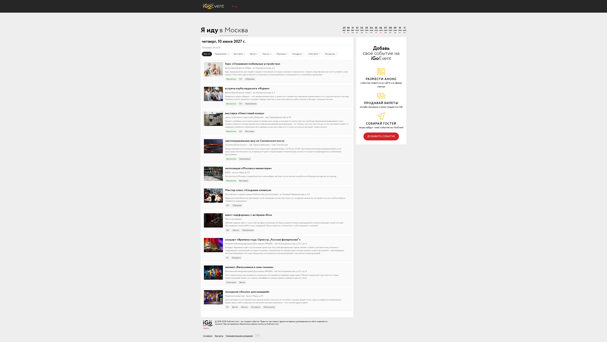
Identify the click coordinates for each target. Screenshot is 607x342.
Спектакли (314, 53)
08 (390, 30)
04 (371, 30)
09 (395, 30)
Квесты (267, 53)
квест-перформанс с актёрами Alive (248, 215)
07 (385, 30)
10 (400, 30)
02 (362, 30)
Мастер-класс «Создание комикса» (248, 190)
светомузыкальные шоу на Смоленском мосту (254, 141)
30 (348, 30)
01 (357, 30)
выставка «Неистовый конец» (244, 113)
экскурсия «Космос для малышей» (247, 292)
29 (344, 30)
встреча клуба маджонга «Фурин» (247, 88)
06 (381, 30)
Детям (254, 53)
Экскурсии (330, 53)
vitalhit (206, 328)
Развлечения (222, 53)
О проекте (207, 336)
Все (207, 53)
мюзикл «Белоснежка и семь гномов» (249, 267)
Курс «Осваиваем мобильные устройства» (252, 64)
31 (352, 30)
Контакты (219, 336)
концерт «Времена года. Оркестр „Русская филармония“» (262, 240)
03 (366, 30)
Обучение (281, 53)
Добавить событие (381, 136)
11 (404, 30)
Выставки (239, 53)
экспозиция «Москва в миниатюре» (248, 168)
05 (376, 30)
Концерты (297, 53)
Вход (234, 6)
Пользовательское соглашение (239, 336)
